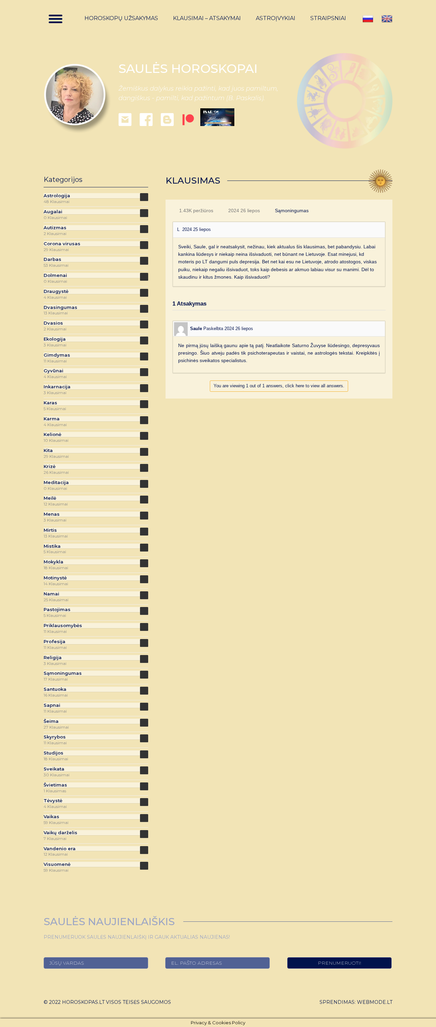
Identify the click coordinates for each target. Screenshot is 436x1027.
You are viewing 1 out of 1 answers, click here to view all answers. (279, 385)
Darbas (52, 259)
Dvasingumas (60, 307)
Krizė (50, 466)
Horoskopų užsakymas (121, 18)
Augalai (53, 211)
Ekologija (55, 339)
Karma (52, 418)
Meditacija (56, 482)
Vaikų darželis (60, 832)
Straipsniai (328, 18)
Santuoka (55, 689)
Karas (50, 402)
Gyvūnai (53, 370)
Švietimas (55, 785)
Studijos (53, 753)
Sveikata (54, 769)
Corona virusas (62, 243)
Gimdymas (57, 355)
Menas (52, 514)
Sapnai (52, 705)
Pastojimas (57, 609)
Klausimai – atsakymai (207, 18)
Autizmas (55, 227)
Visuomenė (57, 864)
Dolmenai (55, 275)
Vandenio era (60, 848)
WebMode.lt (374, 1002)
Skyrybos (55, 737)
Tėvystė (53, 800)
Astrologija (57, 195)
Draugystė (56, 291)
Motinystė (55, 577)
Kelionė (52, 434)
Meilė (50, 498)
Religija (53, 657)
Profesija (54, 641)
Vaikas (51, 816)
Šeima (51, 721)
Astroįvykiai (275, 18)
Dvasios (53, 323)
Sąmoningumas (292, 210)
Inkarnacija (57, 386)
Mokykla (53, 561)
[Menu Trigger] (55, 19)
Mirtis (50, 530)
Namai (51, 593)
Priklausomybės (63, 625)
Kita (48, 450)
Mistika (52, 546)
